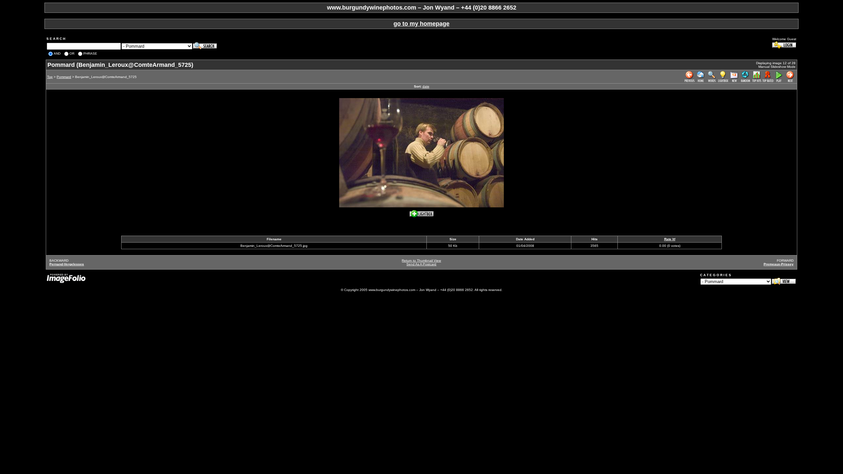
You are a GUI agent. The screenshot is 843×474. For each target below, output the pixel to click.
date (425, 86)
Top (50, 77)
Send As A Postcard (421, 264)
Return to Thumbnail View (421, 260)
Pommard (64, 77)
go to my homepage (421, 23)
